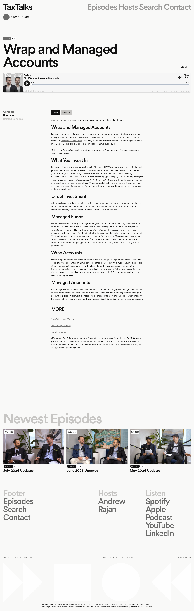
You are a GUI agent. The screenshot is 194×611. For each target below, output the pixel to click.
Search (150, 7)
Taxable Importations (61, 325)
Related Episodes (13, 118)
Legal (122, 558)
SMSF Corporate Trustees (63, 319)
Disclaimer (148, 607)
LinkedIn (160, 533)
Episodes (102, 7)
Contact (177, 7)
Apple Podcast (159, 513)
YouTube (160, 525)
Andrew (111, 501)
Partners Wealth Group (71, 140)
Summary (8, 115)
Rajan (107, 509)
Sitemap (130, 558)
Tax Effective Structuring (62, 332)
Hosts (128, 7)
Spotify (158, 501)
